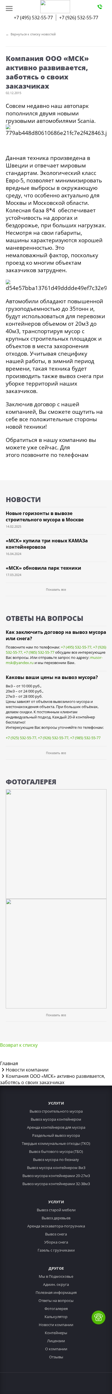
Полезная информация (56, 1292)
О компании (56, 1348)
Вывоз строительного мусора (56, 1111)
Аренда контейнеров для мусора (56, 1127)
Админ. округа (56, 1284)
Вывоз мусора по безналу (56, 1159)
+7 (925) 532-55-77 (21, 737)
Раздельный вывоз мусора (56, 1135)
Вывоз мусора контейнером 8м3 (56, 1167)
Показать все (56, 589)
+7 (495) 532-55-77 (33, 17)
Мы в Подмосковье (56, 1276)
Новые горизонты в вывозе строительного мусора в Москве (45, 516)
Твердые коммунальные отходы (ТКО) (56, 1143)
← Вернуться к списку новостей (31, 34)
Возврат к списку (19, 1045)
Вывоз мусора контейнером (56, 1119)
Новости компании (56, 1324)
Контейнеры (56, 1332)
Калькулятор (56, 1316)
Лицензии (56, 1340)
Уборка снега (56, 1242)
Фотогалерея (56, 1308)
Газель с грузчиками (56, 1250)
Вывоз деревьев (56, 1218)
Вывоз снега (56, 1234)
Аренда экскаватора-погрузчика (56, 1226)
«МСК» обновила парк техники (43, 568)
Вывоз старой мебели (56, 1209)
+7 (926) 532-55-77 (78, 17)
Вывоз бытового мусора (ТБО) (56, 1151)
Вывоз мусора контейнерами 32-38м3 (56, 1183)
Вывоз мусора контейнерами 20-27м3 (56, 1175)
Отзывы (56, 1356)
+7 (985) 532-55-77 (39, 652)
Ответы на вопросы (56, 1300)
